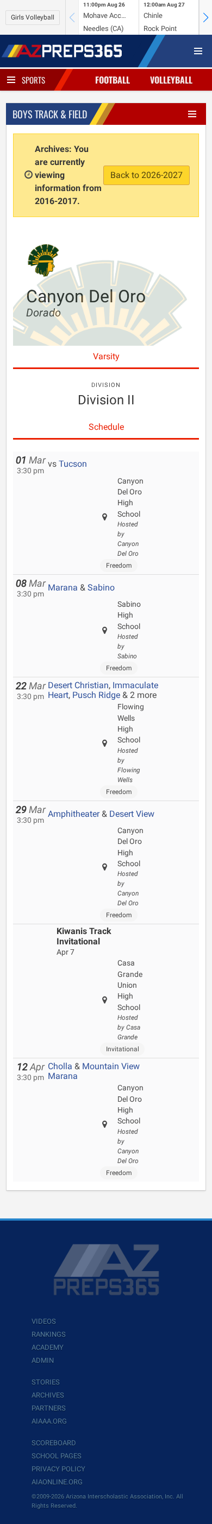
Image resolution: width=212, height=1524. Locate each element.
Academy (48, 1347)
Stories (46, 1382)
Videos (44, 1321)
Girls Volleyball (32, 17)
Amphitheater (73, 814)
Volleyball (171, 79)
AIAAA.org (49, 1421)
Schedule (106, 427)
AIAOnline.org (57, 1482)
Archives (48, 1395)
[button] (205, 17)
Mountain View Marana (94, 1071)
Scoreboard (54, 1443)
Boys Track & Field (50, 114)
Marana (63, 587)
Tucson (73, 464)
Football (112, 79)
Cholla (60, 1066)
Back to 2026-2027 (146, 175)
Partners (49, 1408)
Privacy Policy (58, 1469)
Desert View (131, 814)
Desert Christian (78, 685)
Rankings (49, 1334)
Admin (43, 1360)
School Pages (57, 1456)
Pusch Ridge (96, 695)
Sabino (101, 587)
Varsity (106, 356)
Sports (33, 80)
